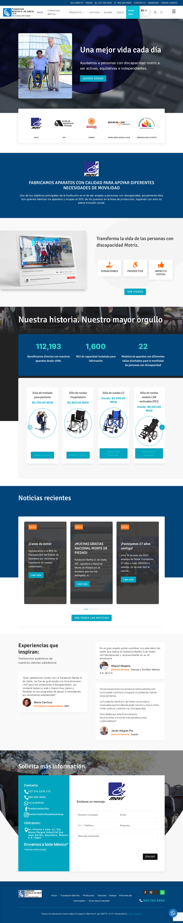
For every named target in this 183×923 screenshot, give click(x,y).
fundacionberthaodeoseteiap (46, 814)
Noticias (32, 527)
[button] (30, 427)
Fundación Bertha (70, 895)
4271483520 (36, 802)
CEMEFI (91, 137)
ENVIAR (150, 856)
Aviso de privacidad (99, 900)
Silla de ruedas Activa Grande (114, 395)
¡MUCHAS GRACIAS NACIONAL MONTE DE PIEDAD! (91, 565)
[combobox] (80, 825)
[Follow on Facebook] (145, 892)
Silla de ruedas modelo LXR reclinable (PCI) (77, 397)
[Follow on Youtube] (156, 892)
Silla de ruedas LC (42, 393)
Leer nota (36, 575)
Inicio (54, 895)
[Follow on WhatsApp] (162, 892)
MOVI (36, 137)
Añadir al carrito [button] (113, 455)
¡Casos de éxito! (45, 560)
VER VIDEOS (135, 291)
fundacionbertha (38, 808)
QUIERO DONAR (93, 78)
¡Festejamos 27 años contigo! (138, 562)
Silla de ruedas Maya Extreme (149, 395)
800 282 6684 (154, 900)
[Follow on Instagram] (151, 892)
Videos (112, 895)
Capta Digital (135, 913)
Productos (88, 895)
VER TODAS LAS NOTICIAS (91, 617)
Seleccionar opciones (42, 453)
